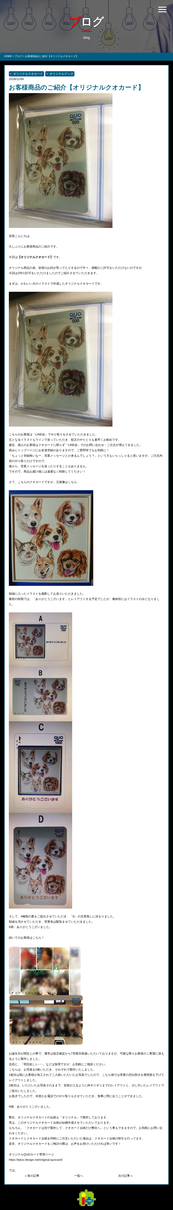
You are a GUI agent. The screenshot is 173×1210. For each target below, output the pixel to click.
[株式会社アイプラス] (86, 1204)
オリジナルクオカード (28, 73)
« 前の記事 (32, 1175)
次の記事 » (125, 1175)
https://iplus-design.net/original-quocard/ (35, 1159)
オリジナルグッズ (61, 73)
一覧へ (78, 1175)
